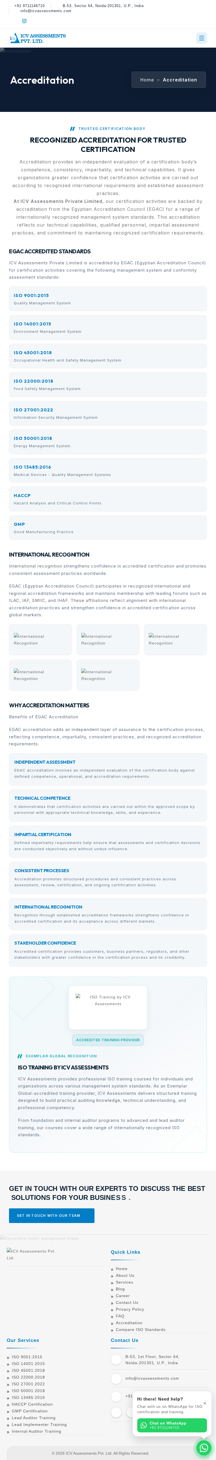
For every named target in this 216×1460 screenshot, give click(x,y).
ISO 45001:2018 (28, 1370)
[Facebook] (13, 21)
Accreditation (129, 1323)
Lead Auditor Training (34, 1417)
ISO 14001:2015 (28, 1363)
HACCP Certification (32, 1404)
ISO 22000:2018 (28, 1377)
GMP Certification (30, 1411)
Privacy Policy (130, 1309)
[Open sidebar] (201, 38)
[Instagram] (24, 21)
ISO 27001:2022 (28, 1384)
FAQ (120, 1316)
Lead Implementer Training (39, 1424)
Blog (120, 1289)
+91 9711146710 (29, 6)
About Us (125, 1275)
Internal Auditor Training (36, 1431)
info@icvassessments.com (46, 11)
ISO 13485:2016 (28, 1397)
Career (123, 1295)
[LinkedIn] (36, 21)
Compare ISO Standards (141, 1329)
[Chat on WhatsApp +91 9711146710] (204, 1447)
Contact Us (127, 1302)
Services (124, 1282)
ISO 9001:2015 (27, 1357)
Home (147, 80)
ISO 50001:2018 (28, 1390)
